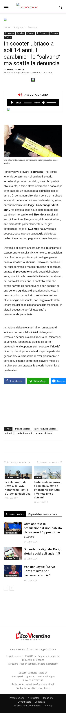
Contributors (24, 701)
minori (8, 433)
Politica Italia (11, 533)
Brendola (32, 27)
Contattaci (40, 701)
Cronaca (30, 33)
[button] (61, 8)
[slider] (52, 102)
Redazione (48, 697)
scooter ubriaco (44, 433)
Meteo (38, 477)
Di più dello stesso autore (42, 514)
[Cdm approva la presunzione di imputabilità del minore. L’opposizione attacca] (13, 528)
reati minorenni (24, 433)
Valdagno (54, 33)
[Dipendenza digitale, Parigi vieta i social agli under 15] (13, 553)
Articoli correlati (15, 514)
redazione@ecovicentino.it (39, 684)
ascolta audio (12, 102)
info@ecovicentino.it (39, 688)
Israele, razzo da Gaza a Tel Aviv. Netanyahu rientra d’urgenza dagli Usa (17, 488)
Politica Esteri (11, 575)
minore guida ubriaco (45, 428)
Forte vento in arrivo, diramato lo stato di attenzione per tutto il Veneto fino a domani (47, 490)
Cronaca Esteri (12, 477)
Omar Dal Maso (15, 69)
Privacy (48, 705)
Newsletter (33, 697)
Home (7, 27)
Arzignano (19, 27)
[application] (33, 102)
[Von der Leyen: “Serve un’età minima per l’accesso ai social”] (13, 571)
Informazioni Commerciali (27, 705)
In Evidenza (42, 33)
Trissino (8, 37)
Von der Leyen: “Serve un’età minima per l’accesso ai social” (39, 571)
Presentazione (17, 697)
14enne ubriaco (22, 428)
